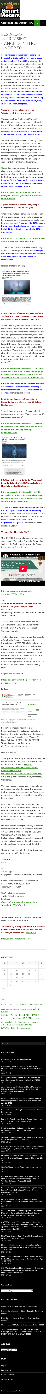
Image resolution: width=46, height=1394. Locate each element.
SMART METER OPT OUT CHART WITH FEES (26, 1325)
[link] (25, 853)
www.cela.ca (19, 893)
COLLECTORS (14, 1009)
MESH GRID (5, 1022)
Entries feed (6, 1370)
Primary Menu (43, 23)
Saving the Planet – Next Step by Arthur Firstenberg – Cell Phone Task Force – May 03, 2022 (22, 1120)
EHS (36, 1008)
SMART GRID (18, 1025)
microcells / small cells (27, 1022)
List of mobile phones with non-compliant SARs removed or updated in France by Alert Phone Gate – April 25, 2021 (21, 1247)
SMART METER (27, 1025)
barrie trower (5, 1005)
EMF (14, 1019)
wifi (23, 1028)
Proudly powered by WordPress (12, 1391)
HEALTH (27, 1018)
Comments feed (7, 1375)
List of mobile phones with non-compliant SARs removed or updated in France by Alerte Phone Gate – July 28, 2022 (21, 1100)
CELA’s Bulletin (19, 905)
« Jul (3, 989)
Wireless (27, 1028)
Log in (3, 1365)
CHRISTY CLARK (37, 1005)
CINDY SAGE (5, 1009)
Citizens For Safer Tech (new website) (16, 1059)
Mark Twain (31, 932)
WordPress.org (7, 1379)
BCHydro (19, 1005)
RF (12, 1025)
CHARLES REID (27, 1005)
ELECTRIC (4, 1012)
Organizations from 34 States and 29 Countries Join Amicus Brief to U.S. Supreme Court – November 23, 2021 (22, 1158)
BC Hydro (13, 1005)
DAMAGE (22, 1009)
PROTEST (37, 1022)
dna (26, 1009)
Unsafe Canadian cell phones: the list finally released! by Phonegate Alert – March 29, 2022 (22, 1129)
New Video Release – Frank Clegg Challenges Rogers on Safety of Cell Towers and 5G (22, 1237)
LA (33, 1019)
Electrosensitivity (6, 1019)
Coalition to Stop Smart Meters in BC (17, 22)
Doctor (30, 1009)
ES (16, 1019)
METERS (14, 1022)
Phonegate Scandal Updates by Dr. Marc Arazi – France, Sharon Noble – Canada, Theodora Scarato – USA (21, 1068)
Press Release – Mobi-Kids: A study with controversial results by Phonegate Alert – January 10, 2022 (22, 1147)
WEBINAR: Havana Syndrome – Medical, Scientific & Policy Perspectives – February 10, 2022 (22, 1138)
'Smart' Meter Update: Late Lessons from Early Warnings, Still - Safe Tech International (19, 1330)
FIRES (19, 1019)
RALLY (9, 1025)
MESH (37, 1019)
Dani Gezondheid (8, 1318)
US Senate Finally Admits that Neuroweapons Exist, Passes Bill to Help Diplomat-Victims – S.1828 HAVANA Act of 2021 (21, 1190)
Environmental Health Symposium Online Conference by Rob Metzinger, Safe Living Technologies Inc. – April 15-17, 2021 (22, 1258)
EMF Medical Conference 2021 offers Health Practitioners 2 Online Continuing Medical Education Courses (22, 1201)
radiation (4, 1025)
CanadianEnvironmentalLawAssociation (19, 902)
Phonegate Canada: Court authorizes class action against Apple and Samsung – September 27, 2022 (20, 1079)
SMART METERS (11, 1027)
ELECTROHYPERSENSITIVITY (20, 1014)
